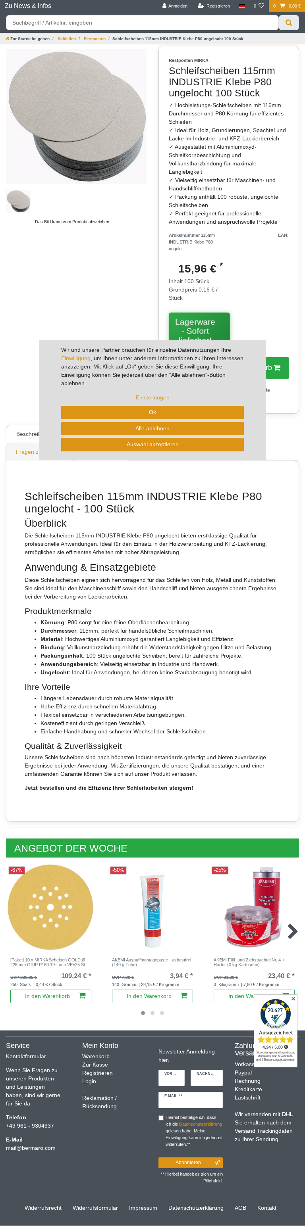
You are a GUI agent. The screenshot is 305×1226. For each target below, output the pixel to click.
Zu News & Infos (28, 5)
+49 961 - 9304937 (30, 1125)
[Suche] (289, 22)
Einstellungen (153, 397)
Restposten (94, 38)
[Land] (241, 6)
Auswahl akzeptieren (153, 444)
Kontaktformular (26, 1056)
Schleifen (66, 38)
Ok (152, 412)
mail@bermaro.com (31, 1148)
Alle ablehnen (152, 428)
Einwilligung (76, 358)
